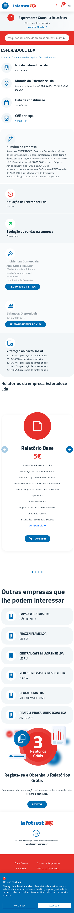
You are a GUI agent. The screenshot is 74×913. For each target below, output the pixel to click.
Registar (37, 804)
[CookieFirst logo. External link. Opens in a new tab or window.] (4, 878)
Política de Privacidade (48, 868)
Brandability (43, 843)
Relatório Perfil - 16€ (23, 286)
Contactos (21, 868)
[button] (69, 449)
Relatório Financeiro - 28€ (25, 324)
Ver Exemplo (36, 525)
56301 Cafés (21, 121)
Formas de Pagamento (48, 863)
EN (69, 6)
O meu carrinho (62, 6)
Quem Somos (21, 863)
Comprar (40, 538)
